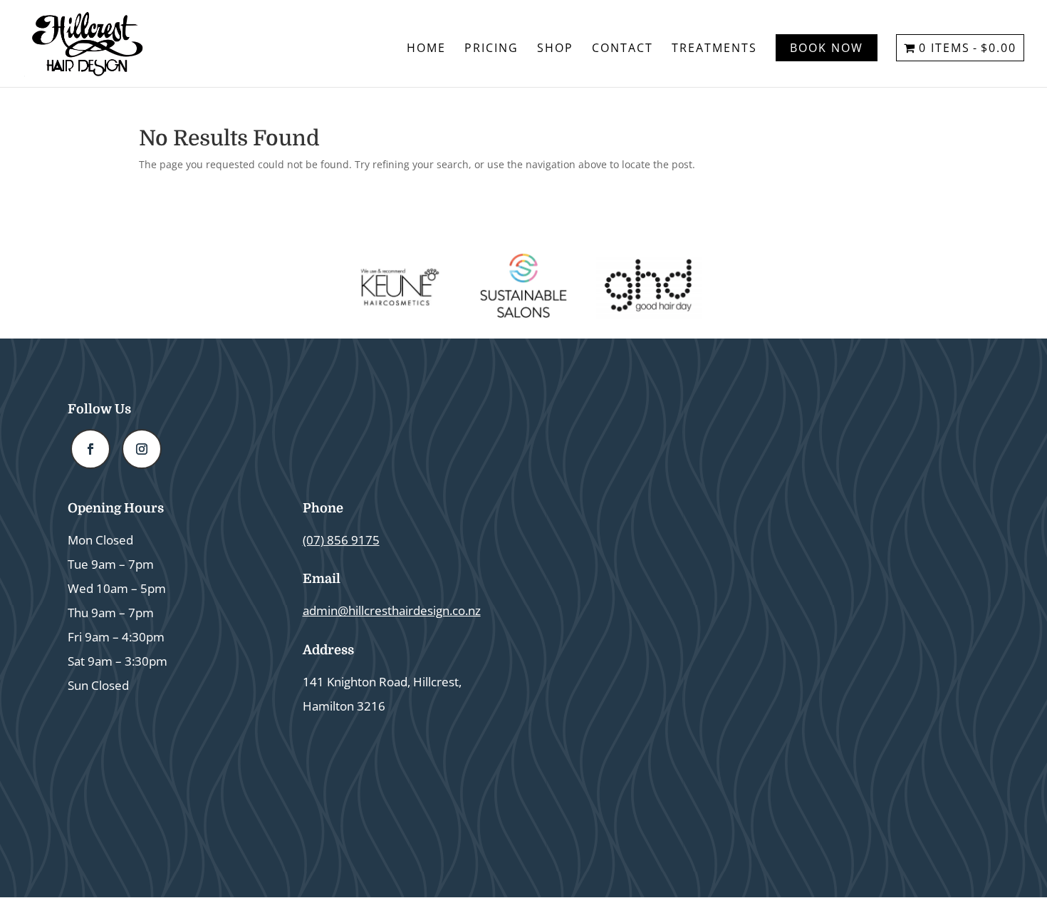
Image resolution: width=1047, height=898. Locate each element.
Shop (555, 49)
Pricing (491, 49)
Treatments (714, 49)
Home (426, 49)
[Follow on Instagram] (142, 449)
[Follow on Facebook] (90, 449)
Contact (622, 49)
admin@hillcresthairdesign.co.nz (392, 610)
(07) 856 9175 (341, 540)
